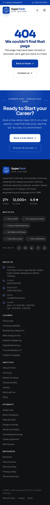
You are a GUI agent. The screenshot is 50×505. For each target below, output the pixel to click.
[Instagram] (25, 247)
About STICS (9, 368)
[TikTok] (38, 247)
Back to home (23, 63)
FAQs (5, 397)
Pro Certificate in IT (12, 350)
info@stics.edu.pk (16, 298)
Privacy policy (9, 471)
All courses (8, 321)
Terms (30, 498)
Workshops (8, 444)
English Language (11, 355)
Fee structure (9, 462)
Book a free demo (23, 138)
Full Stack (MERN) (11, 326)
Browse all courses (23, 148)
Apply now (8, 410)
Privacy (21, 498)
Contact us (23, 73)
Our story (7, 373)
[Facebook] (18, 247)
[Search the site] (37, 10)
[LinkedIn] (31, 247)
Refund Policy (9, 498)
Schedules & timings (13, 434)
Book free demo (10, 415)
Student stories (10, 425)
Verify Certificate (11, 429)
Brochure (7, 457)
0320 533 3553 (41, 2)
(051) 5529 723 (14, 283)
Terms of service (11, 476)
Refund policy (9, 467)
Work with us (9, 392)
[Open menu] (44, 10)
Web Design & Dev (12, 335)
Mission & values (11, 378)
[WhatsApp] (44, 247)
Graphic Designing (12, 340)
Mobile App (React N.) (13, 330)
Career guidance (11, 439)
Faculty (6, 387)
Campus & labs (10, 382)
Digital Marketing (11, 345)
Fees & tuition (9, 420)
